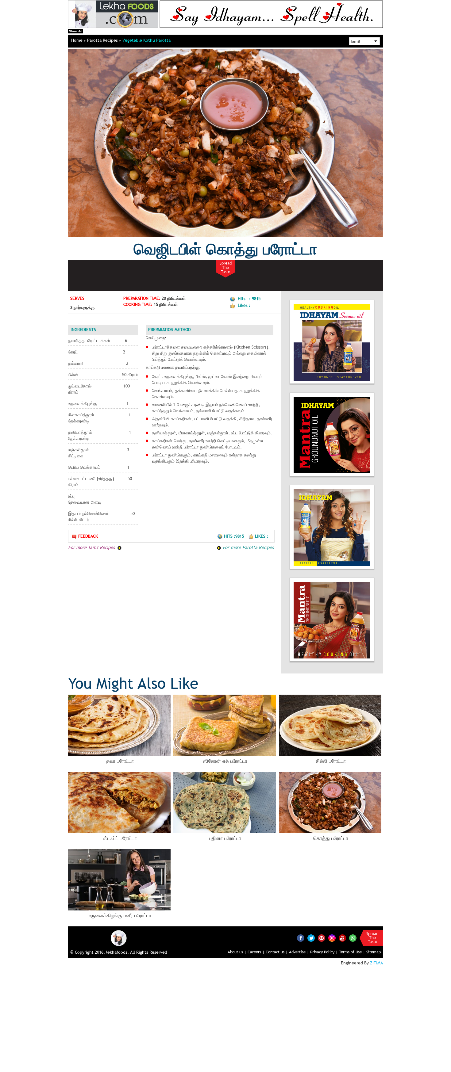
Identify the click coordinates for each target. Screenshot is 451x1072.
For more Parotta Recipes (247, 547)
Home (77, 40)
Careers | (256, 952)
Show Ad (75, 31)
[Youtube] (342, 938)
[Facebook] (300, 938)
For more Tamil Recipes (92, 547)
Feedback (88, 536)
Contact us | (277, 952)
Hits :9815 (234, 536)
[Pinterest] (321, 938)
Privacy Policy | (324, 952)
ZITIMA (376, 963)
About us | (237, 952)
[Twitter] (311, 938)
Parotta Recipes (103, 40)
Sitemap (373, 952)
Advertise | (299, 952)
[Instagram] (332, 937)
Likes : (261, 536)
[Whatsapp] (353, 938)
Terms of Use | (352, 952)
